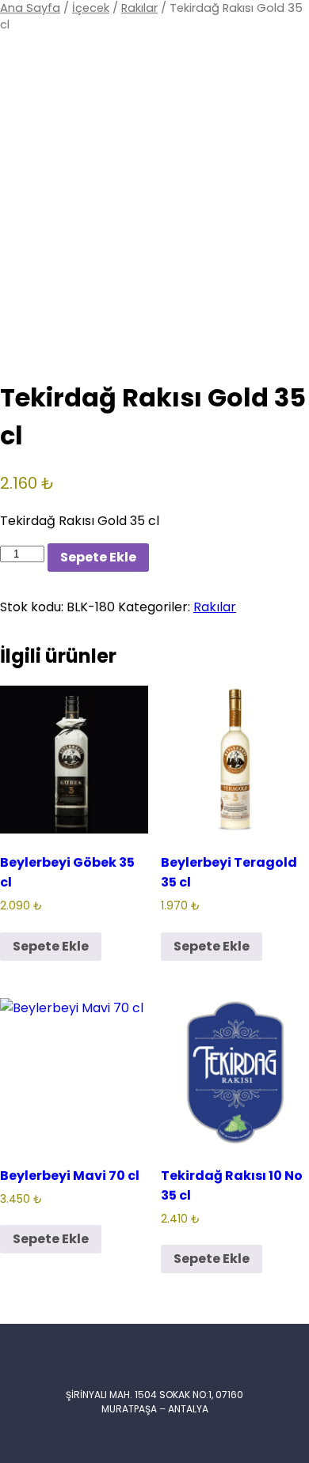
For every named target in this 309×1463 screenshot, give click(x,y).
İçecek (90, 8)
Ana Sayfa (30, 8)
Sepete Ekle (98, 557)
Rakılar (139, 8)
